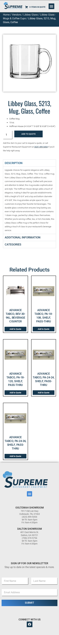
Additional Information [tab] (22, 237)
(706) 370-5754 (29, 538)
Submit (29, 602)
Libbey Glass (30, 14)
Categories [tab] (13, 244)
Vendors (16, 14)
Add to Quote (28, 134)
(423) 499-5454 (41, 147)
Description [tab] (13, 163)
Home (6, 14)
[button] (51, 6)
